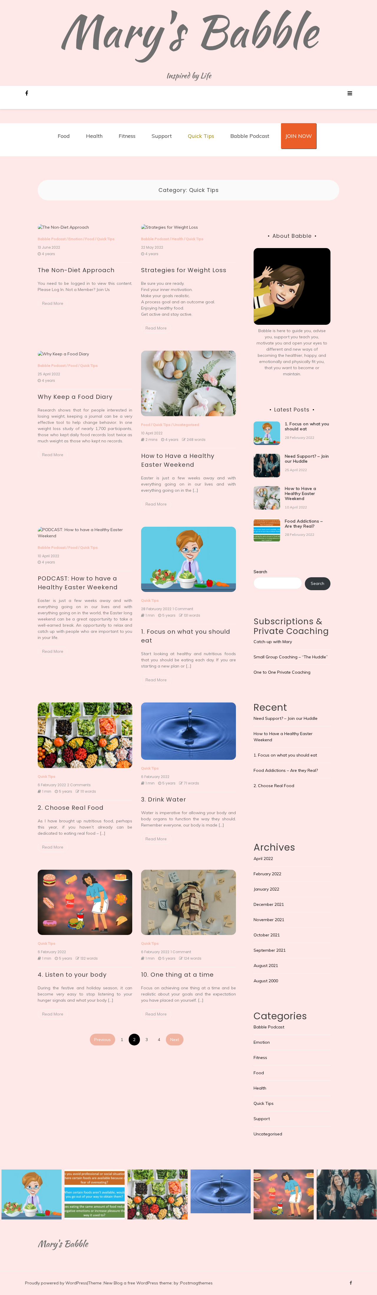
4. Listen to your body (72, 975)
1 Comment (183, 609)
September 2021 (270, 950)
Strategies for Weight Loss (183, 270)
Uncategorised (186, 424)
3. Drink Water (163, 799)
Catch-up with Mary (273, 641)
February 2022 (267, 873)
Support (162, 136)
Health (94, 136)
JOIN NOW (298, 136)
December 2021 (269, 904)
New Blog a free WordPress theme (138, 1283)
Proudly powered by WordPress (56, 1283)
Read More (52, 303)
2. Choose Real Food (71, 808)
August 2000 (266, 980)
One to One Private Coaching (282, 672)
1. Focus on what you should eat (307, 426)
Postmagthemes (196, 1283)
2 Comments (79, 785)
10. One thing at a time (177, 975)
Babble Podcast (249, 136)
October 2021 (267, 935)
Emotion (75, 239)
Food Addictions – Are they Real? (304, 523)
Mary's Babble (188, 30)
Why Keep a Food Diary (75, 397)
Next (174, 1039)
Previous (102, 1039)
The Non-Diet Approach (76, 270)
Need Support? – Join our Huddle (307, 459)
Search (260, 571)
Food (64, 136)
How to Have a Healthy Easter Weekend (300, 493)
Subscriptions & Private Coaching (291, 626)
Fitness (127, 136)
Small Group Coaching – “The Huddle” (291, 657)
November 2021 (269, 919)
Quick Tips (201, 136)
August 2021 (266, 965)
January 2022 (266, 889)
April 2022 (263, 858)
